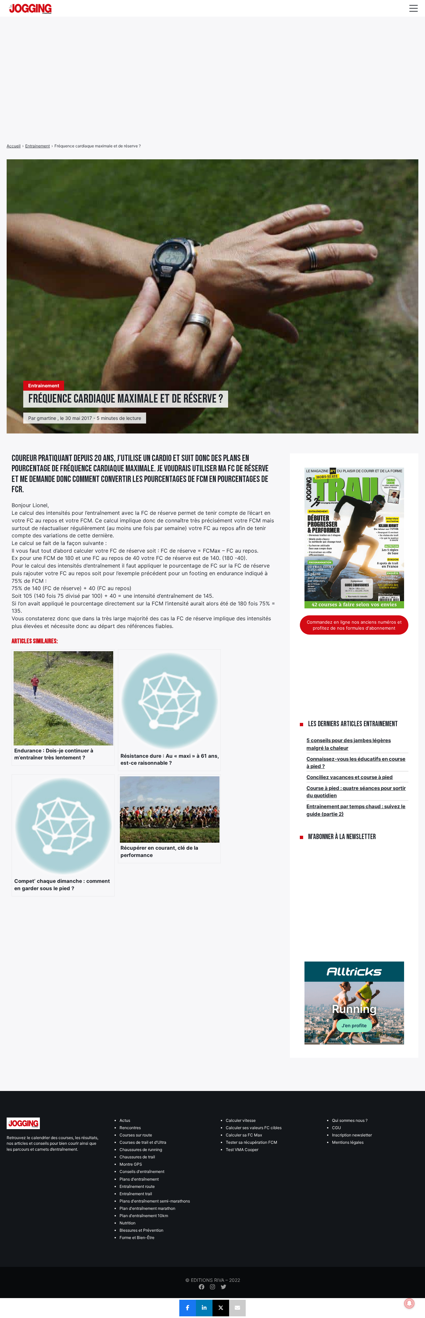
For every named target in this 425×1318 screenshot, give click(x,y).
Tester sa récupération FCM (251, 1142)
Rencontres (130, 1127)
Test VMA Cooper (242, 1149)
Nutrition (127, 1222)
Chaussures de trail (137, 1156)
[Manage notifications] (409, 1303)
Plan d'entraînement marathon (147, 1208)
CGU (336, 1127)
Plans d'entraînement (139, 1179)
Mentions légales (348, 1142)
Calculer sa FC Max (244, 1134)
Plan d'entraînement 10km (144, 1215)
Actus (125, 1120)
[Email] (237, 1308)
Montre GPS (131, 1164)
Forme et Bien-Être (137, 1237)
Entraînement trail (136, 1193)
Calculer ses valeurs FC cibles (254, 1127)
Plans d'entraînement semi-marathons (155, 1201)
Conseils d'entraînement (142, 1171)
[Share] (187, 1308)
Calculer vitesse (241, 1120)
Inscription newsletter (352, 1134)
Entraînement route (137, 1186)
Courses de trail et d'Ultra (143, 1142)
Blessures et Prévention (141, 1230)
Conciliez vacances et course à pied (349, 777)
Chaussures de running (141, 1149)
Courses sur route (136, 1134)
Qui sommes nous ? (350, 1120)
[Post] (220, 1308)
